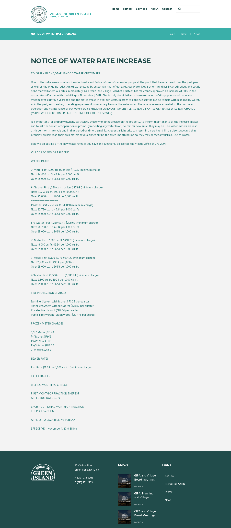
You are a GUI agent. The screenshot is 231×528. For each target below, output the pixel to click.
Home (116, 8)
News (184, 34)
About (154, 8)
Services (141, 8)
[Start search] (179, 9)
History (127, 8)
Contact (167, 8)
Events (168, 492)
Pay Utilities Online (175, 484)
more (137, 486)
